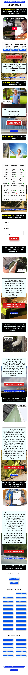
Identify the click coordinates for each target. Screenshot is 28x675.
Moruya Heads (7, 597)
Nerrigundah (8, 605)
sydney (21, 655)
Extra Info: (8, 235)
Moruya (21, 593)
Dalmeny (20, 605)
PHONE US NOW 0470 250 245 (14, 122)
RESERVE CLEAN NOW (14, 551)
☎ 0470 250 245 (14, 5)
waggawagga (21, 651)
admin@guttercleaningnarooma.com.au (14, 77)
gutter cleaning (9, 9)
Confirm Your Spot (14, 384)
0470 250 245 (15, 130)
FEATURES (7, 49)
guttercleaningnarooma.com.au (14, 1)
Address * (7, 228)
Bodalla (20, 601)
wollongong (21, 647)
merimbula (8, 647)
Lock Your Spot (14, 57)
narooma (20, 643)
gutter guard (14, 582)
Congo (8, 601)
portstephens (8, 651)
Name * (7, 222)
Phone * (7, 225)
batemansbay (8, 643)
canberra (7, 655)
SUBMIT (14, 239)
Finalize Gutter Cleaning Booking (14, 305)
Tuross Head (21, 597)
